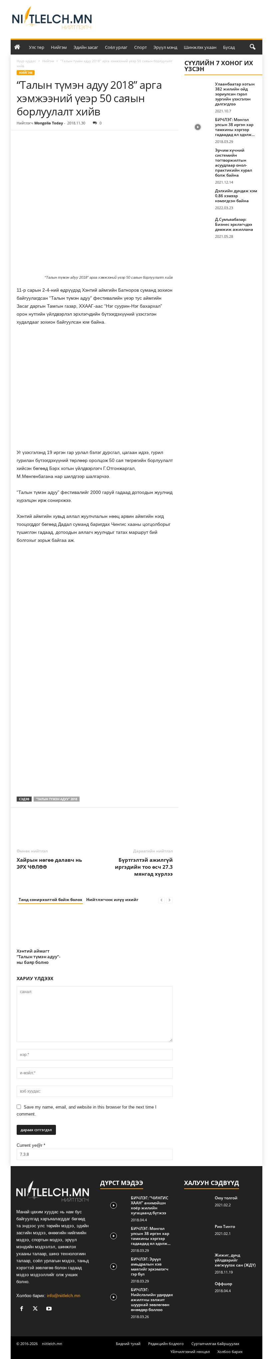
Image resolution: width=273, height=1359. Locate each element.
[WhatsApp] (69, 140)
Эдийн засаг (86, 47)
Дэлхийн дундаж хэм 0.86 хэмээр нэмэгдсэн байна (236, 196)
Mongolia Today (48, 122)
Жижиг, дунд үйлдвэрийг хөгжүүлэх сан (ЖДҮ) (235, 1260)
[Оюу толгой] (197, 1205)
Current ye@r (31, 1145)
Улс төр (36, 47)
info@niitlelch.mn (63, 1295)
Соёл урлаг (116, 47)
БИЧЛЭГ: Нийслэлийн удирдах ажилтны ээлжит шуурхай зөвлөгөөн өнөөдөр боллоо (152, 1299)
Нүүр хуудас (26, 61)
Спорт (140, 47)
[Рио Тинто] (197, 1234)
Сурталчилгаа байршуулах (215, 1343)
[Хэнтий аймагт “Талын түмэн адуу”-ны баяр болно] (41, 928)
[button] (252, 47)
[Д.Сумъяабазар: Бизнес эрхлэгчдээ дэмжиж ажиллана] (197, 227)
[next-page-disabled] (169, 899)
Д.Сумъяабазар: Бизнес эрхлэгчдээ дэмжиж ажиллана (234, 224)
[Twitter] (38, 140)
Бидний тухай (128, 1343)
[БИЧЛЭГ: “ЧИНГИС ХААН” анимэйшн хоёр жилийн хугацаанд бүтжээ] (113, 1205)
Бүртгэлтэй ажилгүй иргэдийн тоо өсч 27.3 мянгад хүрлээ (144, 866)
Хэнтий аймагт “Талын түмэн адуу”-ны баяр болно (38, 956)
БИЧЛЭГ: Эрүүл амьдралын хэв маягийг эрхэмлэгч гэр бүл (149, 1266)
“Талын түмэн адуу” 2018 (56, 799)
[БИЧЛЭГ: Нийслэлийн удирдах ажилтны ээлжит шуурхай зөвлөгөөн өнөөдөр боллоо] (113, 1297)
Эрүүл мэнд (165, 47)
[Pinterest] (54, 140)
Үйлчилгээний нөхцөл (190, 1351)
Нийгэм (59, 47)
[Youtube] (50, 1309)
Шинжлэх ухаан (200, 47)
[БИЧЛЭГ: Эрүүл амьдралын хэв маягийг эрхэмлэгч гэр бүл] (113, 1267)
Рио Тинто (225, 1226)
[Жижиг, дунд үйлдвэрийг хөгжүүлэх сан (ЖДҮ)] (197, 1263)
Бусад (229, 47)
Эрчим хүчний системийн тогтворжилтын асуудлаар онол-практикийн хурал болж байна (233, 162)
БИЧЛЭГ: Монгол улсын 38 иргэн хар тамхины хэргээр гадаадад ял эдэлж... (235, 127)
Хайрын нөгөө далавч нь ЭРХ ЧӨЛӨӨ (49, 863)
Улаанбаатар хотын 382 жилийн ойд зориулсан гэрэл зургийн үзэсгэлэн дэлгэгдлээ (235, 94)
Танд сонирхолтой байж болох (50, 899)
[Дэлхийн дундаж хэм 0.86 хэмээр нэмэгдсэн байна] (197, 198)
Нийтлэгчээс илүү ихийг (112, 899)
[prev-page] (161, 899)
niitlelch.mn (52, 1343)
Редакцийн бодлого (166, 1343)
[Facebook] (23, 140)
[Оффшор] (197, 1291)
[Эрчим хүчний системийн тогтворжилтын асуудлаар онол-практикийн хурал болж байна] (197, 158)
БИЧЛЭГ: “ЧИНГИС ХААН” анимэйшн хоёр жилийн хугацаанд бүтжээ (149, 1205)
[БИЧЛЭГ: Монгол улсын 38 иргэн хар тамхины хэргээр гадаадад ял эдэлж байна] (197, 127)
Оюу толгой (226, 1198)
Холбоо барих (230, 1351)
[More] (85, 140)
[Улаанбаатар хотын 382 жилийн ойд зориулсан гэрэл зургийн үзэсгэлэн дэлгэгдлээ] (197, 91)
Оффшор (223, 1283)
